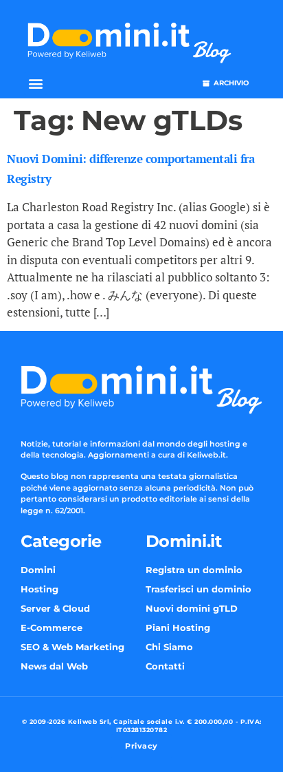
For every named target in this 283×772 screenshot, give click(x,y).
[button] (35, 83)
